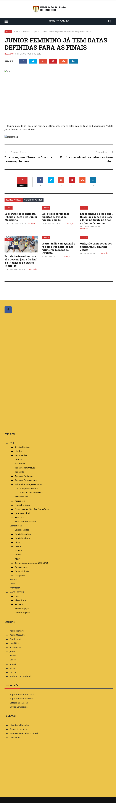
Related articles (14, 200)
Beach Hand (15, 639)
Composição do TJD (29, 488)
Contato (18, 459)
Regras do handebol (19, 729)
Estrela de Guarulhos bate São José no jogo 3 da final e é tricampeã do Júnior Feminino (21, 261)
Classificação (21, 600)
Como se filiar (21, 455)
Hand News (15, 643)
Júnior (8, 32)
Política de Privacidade (25, 521)
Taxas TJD (19, 471)
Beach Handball (22, 513)
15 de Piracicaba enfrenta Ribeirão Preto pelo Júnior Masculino (21, 217)
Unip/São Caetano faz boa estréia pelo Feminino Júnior (96, 246)
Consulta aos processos (31, 492)
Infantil (18, 554)
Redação (9, 54)
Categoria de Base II (19, 702)
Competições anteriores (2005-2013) (31, 563)
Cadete (18, 550)
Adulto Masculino (23, 534)
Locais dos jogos (22, 612)
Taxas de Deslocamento (26, 480)
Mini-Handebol (22, 496)
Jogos (17, 596)
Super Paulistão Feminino (21, 698)
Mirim (17, 558)
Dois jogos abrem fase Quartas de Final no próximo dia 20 (55, 217)
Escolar (13, 672)
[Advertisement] (27, 372)
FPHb (12, 443)
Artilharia (19, 604)
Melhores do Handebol (20, 676)
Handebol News (22, 505)
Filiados (18, 451)
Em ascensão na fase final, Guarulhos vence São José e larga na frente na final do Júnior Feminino (96, 218)
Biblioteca (19, 517)
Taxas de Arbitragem (24, 476)
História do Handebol (19, 725)
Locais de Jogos (22, 529)
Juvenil (18, 546)
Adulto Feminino (22, 538)
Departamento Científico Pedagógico (32, 509)
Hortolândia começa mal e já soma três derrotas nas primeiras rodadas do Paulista (58, 248)
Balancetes (20, 463)
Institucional (15, 647)
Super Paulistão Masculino (22, 694)
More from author (33, 200)
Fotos (12, 583)
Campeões (20, 575)
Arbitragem (20, 501)
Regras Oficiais (22, 571)
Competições (16, 525)
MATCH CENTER (17, 592)
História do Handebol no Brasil (24, 733)
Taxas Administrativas (25, 467)
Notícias (13, 579)
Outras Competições (19, 706)
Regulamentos (21, 567)
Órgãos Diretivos (23, 447)
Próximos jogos (22, 608)
